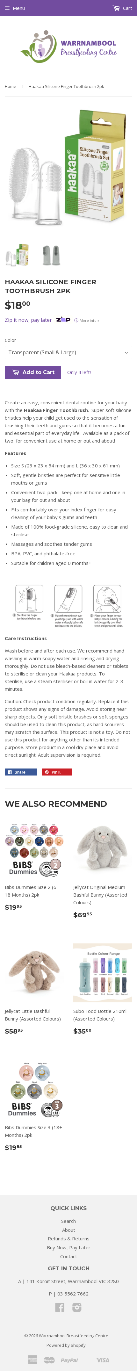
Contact (68, 1256)
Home (10, 86)
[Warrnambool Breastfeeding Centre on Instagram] (77, 1309)
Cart (127, 8)
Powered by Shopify (66, 1345)
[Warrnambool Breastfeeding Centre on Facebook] (60, 1309)
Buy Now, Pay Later (68, 1247)
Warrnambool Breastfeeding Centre (73, 1336)
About (68, 1230)
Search (68, 1221)
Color (10, 340)
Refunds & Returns (69, 1238)
